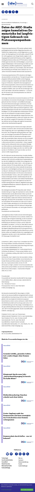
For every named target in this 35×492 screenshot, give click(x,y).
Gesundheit (5, 462)
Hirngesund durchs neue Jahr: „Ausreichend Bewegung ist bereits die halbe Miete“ (17, 376)
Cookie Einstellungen (23, 466)
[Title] (9, 11)
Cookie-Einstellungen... (6, 489)
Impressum (20, 460)
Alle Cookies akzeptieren (27, 489)
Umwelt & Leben (6, 464)
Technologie (5, 458)
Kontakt (20, 464)
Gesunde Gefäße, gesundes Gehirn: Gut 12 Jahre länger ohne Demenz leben (17, 356)
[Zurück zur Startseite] (17, 4)
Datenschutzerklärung (23, 462)
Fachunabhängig (6, 468)
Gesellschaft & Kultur (7, 460)
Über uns (20, 458)
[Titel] (3, 11)
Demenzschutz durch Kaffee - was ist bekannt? (17, 437)
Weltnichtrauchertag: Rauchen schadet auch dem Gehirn (15, 396)
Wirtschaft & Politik (7, 466)
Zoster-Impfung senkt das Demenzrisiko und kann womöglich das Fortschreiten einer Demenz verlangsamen (17, 416)
